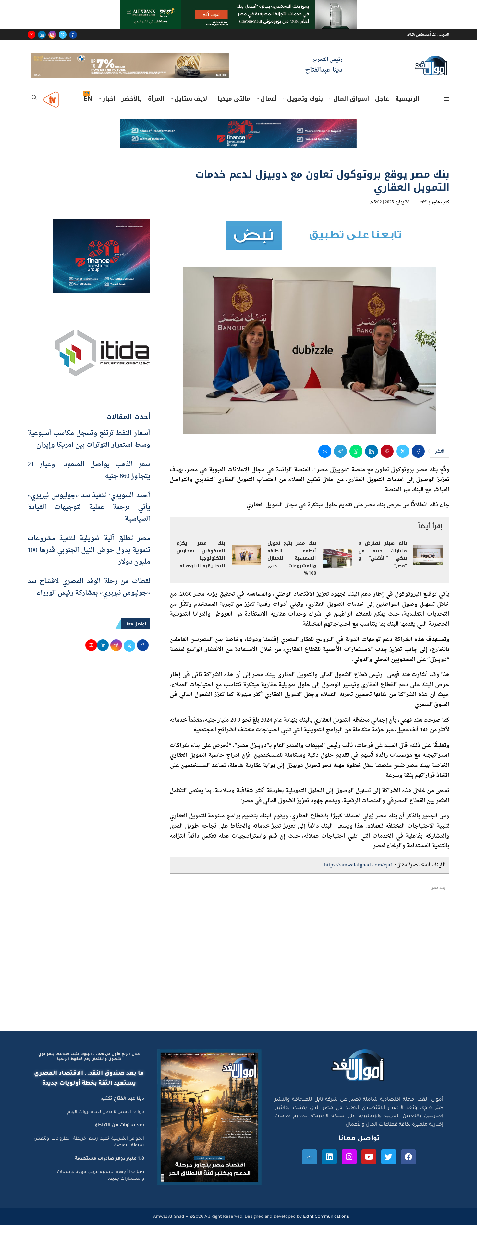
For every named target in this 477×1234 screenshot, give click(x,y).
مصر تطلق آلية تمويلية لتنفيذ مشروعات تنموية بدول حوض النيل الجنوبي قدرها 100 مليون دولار (89, 559)
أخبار (109, 108)
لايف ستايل (191, 108)
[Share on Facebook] (418, 460)
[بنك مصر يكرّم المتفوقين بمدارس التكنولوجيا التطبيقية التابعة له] (246, 564)
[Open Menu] (446, 108)
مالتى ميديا (233, 108)
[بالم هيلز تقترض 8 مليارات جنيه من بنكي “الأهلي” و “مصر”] (428, 564)
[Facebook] (73, 35)
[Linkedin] (42, 35)
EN (88, 108)
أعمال (269, 108)
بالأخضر (131, 108)
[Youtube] (31, 35)
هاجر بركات (429, 211)
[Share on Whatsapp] (355, 460)
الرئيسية (407, 108)
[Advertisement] (238, 978)
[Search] (34, 109)
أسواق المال (351, 108)
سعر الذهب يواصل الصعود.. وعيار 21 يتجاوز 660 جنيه (89, 479)
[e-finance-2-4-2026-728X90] (238, 134)
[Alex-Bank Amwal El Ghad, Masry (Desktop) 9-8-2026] (238, 6)
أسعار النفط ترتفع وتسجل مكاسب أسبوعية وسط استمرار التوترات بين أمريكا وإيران (89, 448)
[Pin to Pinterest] (387, 460)
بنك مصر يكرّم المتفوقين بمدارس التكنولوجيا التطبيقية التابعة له (201, 564)
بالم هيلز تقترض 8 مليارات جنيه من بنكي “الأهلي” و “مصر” (382, 564)
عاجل (382, 108)
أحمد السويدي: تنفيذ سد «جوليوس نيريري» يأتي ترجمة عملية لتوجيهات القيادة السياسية (89, 516)
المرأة (156, 108)
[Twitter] (63, 35)
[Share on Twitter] (402, 460)
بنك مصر (438, 897)
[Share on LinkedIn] (371, 460)
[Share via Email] (324, 460)
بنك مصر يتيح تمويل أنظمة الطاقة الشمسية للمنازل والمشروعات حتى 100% (291, 567)
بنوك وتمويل (305, 108)
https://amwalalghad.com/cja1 (358, 874)
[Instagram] (52, 35)
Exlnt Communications (325, 1225)
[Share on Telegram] (340, 460)
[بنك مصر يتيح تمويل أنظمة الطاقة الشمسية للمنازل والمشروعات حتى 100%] (337, 568)
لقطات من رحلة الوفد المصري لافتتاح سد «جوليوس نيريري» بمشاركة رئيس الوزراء (89, 596)
